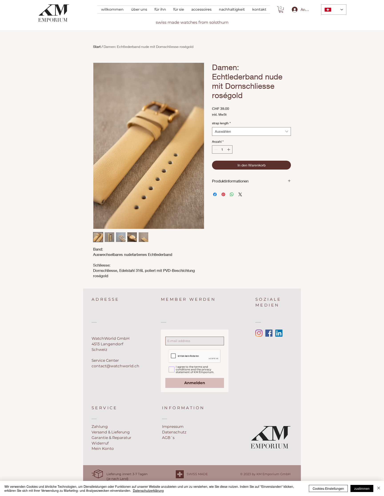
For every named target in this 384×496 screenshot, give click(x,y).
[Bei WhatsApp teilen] (231, 194)
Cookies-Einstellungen (328, 488)
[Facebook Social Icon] (268, 333)
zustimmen (362, 488)
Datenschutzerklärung (148, 490)
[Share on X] (240, 194)
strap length (221, 123)
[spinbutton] (222, 149)
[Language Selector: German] (333, 9)
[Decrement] (215, 149)
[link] (281, 9)
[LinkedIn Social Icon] (278, 333)
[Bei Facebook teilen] (215, 194)
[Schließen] (378, 488)
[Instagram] (258, 333)
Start (97, 46)
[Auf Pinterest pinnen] (223, 194)
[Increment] (229, 149)
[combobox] (251, 131)
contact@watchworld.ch (115, 366)
